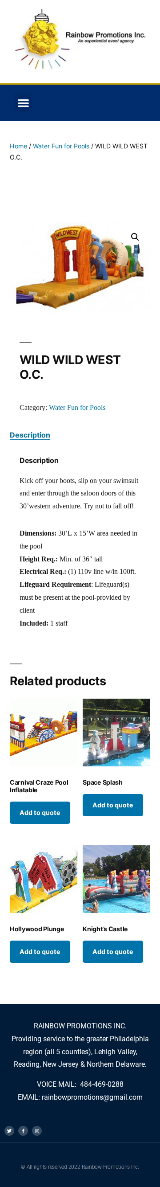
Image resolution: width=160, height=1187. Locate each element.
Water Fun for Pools (61, 146)
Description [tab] (30, 434)
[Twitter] (9, 1131)
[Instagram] (37, 1131)
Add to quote (40, 812)
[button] (23, 103)
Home (18, 146)
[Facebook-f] (23, 1131)
